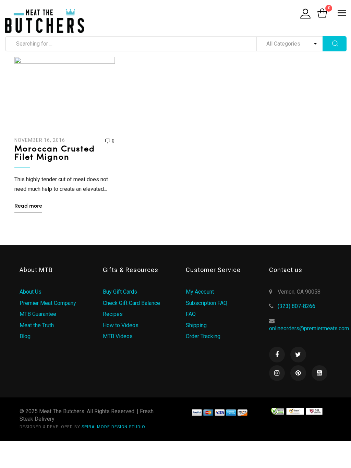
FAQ (191, 314)
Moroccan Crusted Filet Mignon (54, 153)
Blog (25, 336)
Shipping (196, 325)
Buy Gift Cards (120, 291)
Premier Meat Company (48, 303)
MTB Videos (118, 336)
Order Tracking (203, 336)
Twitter (298, 354)
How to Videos (120, 325)
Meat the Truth (37, 325)
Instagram (277, 373)
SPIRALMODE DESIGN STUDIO (113, 426)
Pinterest (298, 373)
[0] (322, 14)
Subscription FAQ (206, 303)
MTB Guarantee (38, 314)
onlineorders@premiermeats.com (309, 328)
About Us (30, 291)
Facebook (277, 354)
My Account (200, 291)
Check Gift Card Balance (131, 303)
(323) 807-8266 (296, 306)
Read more (28, 206)
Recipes (113, 314)
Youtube (319, 373)
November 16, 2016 (39, 140)
